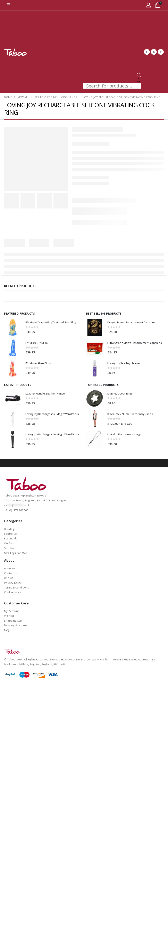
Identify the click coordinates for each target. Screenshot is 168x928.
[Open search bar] (139, 75)
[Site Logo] (15, 52)
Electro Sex (11, 534)
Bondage (10, 529)
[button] (8, 5)
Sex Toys (10, 548)
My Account (11, 611)
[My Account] (148, 5)
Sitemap (55, 659)
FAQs (7, 630)
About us (10, 568)
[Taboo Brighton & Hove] (26, 485)
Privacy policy (13, 583)
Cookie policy (12, 592)
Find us (8, 578)
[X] (154, 52)
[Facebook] (147, 52)
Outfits (8, 543)
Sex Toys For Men (15, 553)
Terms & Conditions (16, 587)
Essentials (10, 538)
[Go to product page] (12, 327)
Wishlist (9, 616)
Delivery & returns (15, 625)
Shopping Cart (13, 620)
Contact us (11, 573)
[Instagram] (161, 52)
